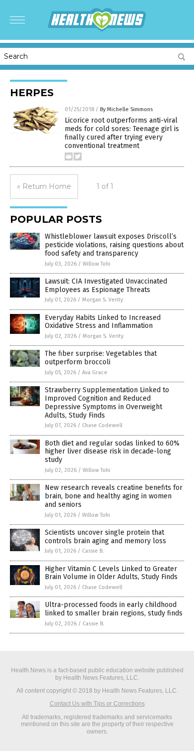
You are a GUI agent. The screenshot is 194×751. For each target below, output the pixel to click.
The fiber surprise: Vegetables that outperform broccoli (101, 357)
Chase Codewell (102, 425)
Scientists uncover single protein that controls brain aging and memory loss (105, 536)
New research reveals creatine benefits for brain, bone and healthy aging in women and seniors (114, 496)
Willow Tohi (96, 264)
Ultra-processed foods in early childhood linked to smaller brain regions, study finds (114, 609)
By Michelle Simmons (126, 109)
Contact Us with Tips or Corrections (97, 703)
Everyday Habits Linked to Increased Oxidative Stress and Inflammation (103, 321)
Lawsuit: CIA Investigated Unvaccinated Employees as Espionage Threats (106, 285)
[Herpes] (97, 29)
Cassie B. (93, 551)
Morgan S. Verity (102, 300)
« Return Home (44, 186)
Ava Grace (94, 372)
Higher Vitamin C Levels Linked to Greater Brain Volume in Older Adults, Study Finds (111, 573)
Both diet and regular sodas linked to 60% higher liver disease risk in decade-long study (112, 451)
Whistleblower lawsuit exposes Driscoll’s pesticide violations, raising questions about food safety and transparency (114, 245)
